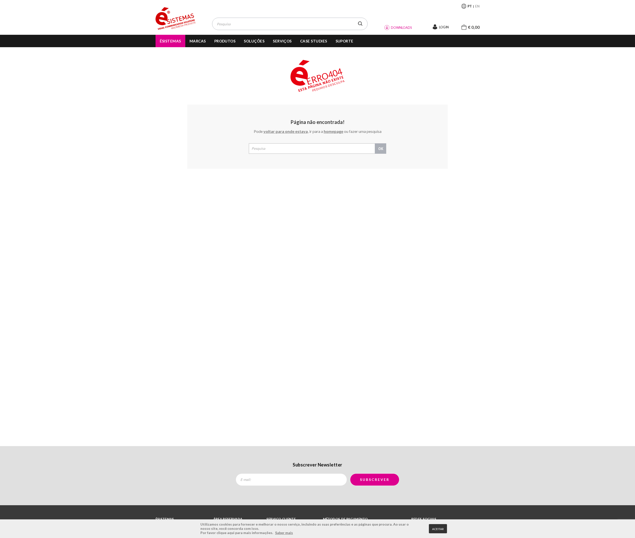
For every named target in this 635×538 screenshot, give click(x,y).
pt (470, 6)
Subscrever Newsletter (317, 464)
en (477, 6)
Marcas (198, 41)
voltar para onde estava (285, 131)
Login (444, 27)
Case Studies (313, 41)
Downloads (401, 28)
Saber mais (284, 533)
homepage (333, 131)
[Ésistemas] (176, 18)
